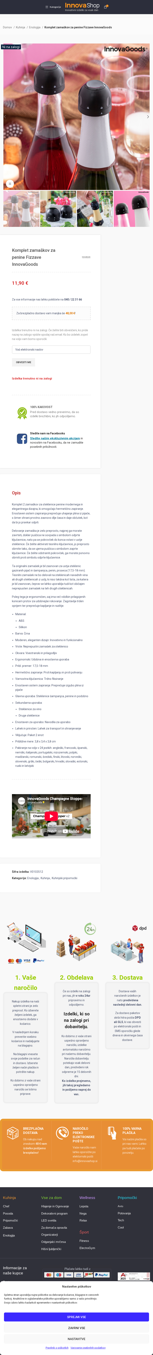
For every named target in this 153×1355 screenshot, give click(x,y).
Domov (8, 27)
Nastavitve (76, 1339)
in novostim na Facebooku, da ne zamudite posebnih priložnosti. (56, 443)
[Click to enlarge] (10, 184)
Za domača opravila (54, 1227)
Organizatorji (49, 1234)
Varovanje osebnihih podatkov (88, 1347)
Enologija (35, 27)
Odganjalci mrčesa (53, 1241)
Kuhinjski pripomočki (64, 878)
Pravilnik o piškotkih (57, 1347)
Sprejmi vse (76, 1317)
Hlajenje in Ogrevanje (55, 1206)
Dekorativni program (54, 1213)
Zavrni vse (76, 1328)
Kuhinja (21, 27)
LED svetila (48, 1220)
